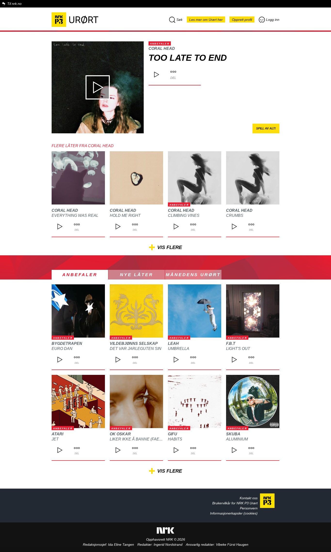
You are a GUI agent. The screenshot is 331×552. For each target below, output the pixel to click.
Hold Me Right (125, 215)
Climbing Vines (183, 215)
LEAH (173, 343)
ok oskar (120, 434)
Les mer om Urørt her (206, 20)
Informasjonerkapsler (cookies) (234, 513)
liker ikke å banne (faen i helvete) (147, 439)
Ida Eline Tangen (121, 544)
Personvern (249, 508)
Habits (175, 439)
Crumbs (234, 215)
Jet (55, 439)
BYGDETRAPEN (67, 343)
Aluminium (237, 439)
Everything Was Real (75, 215)
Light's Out (238, 349)
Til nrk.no (14, 4)
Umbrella (178, 349)
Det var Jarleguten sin (135, 349)
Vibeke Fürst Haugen (232, 544)
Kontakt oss (249, 498)
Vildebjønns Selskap (134, 343)
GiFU (172, 434)
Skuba (233, 434)
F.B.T (230, 343)
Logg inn (272, 20)
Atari (57, 434)
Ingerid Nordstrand (168, 544)
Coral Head (162, 48)
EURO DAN (62, 349)
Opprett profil (242, 20)
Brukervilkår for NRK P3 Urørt (235, 503)
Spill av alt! (266, 128)
